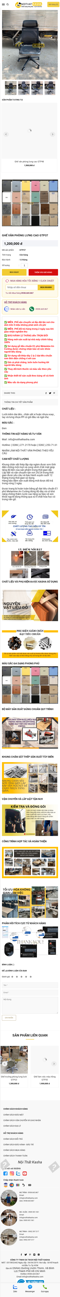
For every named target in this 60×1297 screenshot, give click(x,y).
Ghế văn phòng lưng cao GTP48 (29, 161)
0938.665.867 (27, 293)
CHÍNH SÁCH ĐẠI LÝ (12, 1126)
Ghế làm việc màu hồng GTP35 (45, 1078)
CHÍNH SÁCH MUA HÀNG (14, 1150)
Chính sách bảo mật (13, 1115)
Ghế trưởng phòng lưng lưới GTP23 (14, 1078)
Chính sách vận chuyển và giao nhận (22, 1120)
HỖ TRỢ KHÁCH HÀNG (13, 1133)
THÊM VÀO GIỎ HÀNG (43, 272)
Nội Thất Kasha (30, 1162)
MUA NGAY (14, 272)
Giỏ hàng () (53, 4)
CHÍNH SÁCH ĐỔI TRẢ (13, 1139)
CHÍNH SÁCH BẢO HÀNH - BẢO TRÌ (18, 1144)
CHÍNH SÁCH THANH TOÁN (15, 1156)
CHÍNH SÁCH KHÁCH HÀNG (15, 1109)
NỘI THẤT (21, 450)
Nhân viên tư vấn (17, 309)
